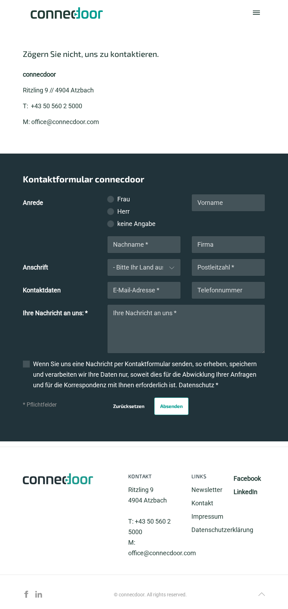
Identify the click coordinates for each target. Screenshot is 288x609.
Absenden (171, 406)
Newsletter (206, 489)
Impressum (207, 516)
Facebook (247, 478)
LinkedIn (245, 491)
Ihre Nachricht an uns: (55, 313)
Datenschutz (197, 385)
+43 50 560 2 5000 (56, 106)
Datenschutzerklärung (222, 529)
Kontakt (202, 503)
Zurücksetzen (128, 406)
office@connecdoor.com (65, 121)
